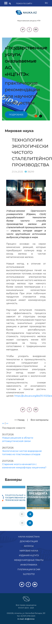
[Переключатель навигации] (6, 3)
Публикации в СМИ (28, 568)
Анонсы (29, 545)
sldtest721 (29, 573)
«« (3, 422)
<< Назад (19, 419)
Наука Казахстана (29, 535)
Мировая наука (29, 549)
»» (7, 422)
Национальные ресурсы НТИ (28, 21)
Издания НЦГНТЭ (29, 554)
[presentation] (22, 513)
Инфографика (28, 563)
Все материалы (40, 419)
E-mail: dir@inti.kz (26, 618)
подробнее (11, 114)
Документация (29, 540)
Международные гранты (29, 559)
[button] (36, 115)
